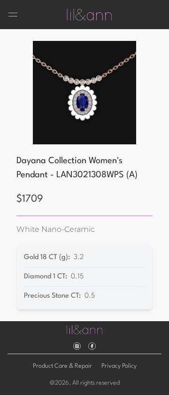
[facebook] (92, 346)
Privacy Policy (119, 366)
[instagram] (77, 346)
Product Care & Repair (62, 366)
